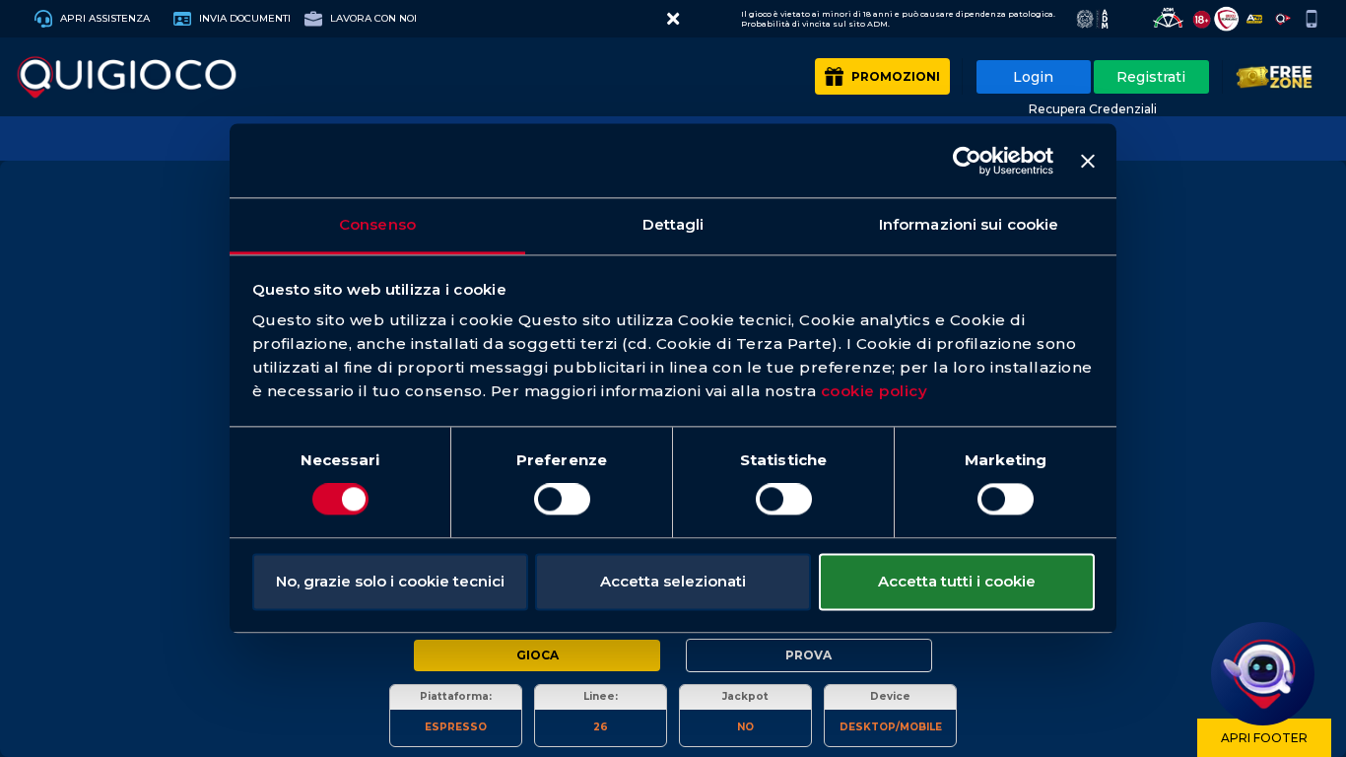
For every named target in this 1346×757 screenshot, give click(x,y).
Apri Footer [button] (1264, 737)
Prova (808, 655)
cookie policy (874, 390)
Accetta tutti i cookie (957, 581)
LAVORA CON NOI (372, 18)
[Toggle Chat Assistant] (1262, 673)
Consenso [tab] (377, 224)
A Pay (1256, 19)
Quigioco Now (1285, 19)
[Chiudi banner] (1088, 161)
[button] (673, 19)
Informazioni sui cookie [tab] (968, 224)
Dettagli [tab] (673, 224)
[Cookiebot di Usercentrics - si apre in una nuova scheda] (967, 160)
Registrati (1150, 77)
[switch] (562, 500)
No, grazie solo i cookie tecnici (390, 581)
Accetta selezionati (673, 581)
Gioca (537, 655)
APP (1314, 19)
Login (1033, 77)
